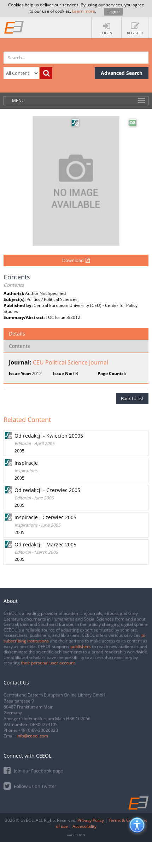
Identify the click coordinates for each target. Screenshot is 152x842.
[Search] (46, 73)
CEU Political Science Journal (70, 362)
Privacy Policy (90, 820)
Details (17, 333)
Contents (19, 346)
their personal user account (48, 663)
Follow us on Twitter (34, 786)
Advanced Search (121, 73)
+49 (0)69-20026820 (38, 730)
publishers (80, 647)
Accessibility (84, 826)
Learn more (83, 11)
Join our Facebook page (38, 770)
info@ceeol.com (32, 736)
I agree (113, 11)
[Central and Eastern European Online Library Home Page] (14, 26)
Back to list (132, 398)
